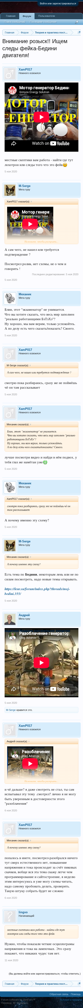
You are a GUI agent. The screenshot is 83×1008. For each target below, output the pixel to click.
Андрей (24, 615)
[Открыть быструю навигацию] (79, 32)
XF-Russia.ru (20, 1003)
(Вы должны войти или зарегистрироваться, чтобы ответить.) (45, 973)
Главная (10, 16)
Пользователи (46, 16)
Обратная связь (59, 994)
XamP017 (25, 69)
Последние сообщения (43, 22)
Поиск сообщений (14, 22)
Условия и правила (71, 999)
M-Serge (24, 186)
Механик (25, 294)
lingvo (23, 912)
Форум (27, 16)
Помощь (76, 994)
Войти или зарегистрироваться (58, 3)
